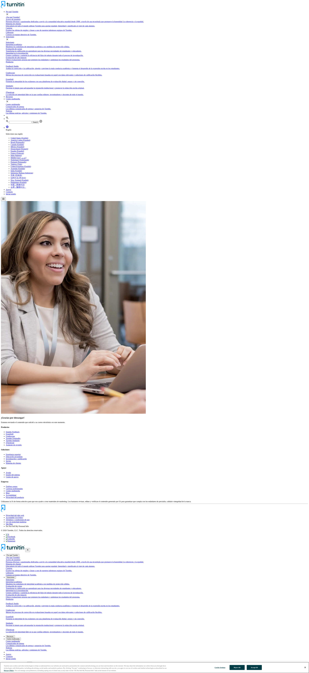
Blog (8, 493)
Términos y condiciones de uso (17, 520)
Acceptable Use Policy (14, 518)
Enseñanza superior (13, 454)
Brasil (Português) (17, 142)
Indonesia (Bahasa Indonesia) (22, 173)
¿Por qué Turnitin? (13, 17)
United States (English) (19, 138)
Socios (8, 461)
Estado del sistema (13, 475)
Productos (9, 62)
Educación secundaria (14, 457)
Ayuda (8, 473)
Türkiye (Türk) (16, 164)
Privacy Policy (9, 670)
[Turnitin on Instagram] (10, 541)
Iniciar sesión (11, 194)
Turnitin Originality (13, 438)
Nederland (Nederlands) (20, 160)
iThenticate (10, 443)
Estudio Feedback (12, 432)
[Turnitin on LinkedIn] (10, 539)
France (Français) (17, 153)
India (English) (16, 171)
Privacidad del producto (15, 497)
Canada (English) (17, 145)
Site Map (9, 524)
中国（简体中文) (18, 185)
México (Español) (17, 147)
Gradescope (10, 436)
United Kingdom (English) (21, 166)
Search (35, 122)
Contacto (9, 192)
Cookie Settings (220, 667)
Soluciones (10, 37)
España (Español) (17, 151)
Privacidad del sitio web (15, 515)
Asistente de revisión (14, 445)
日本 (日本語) (16, 175)
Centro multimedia (13, 99)
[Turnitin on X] (7, 534)
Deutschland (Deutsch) (19, 149)
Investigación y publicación (16, 459)
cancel (40, 121)
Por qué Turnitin (12, 12)
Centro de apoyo (12, 477)
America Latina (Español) (20, 140)
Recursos (9, 97)
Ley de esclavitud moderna (16, 522)
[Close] (305, 667)
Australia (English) (18, 169)
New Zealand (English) (19, 180)
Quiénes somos (11, 486)
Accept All (254, 667)
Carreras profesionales (14, 489)
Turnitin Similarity (13, 441)
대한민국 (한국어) (18, 178)
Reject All (237, 667)
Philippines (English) (19, 182)
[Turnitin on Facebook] (10, 537)
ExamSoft (9, 434)
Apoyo (8, 190)
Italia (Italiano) (16, 155)
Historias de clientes (13, 463)
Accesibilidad (11, 495)
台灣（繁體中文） (18, 187)
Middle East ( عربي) (18, 158)
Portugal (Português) (18, 162)
